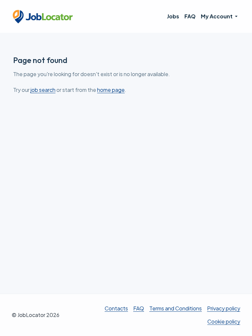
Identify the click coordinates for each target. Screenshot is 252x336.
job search (43, 89)
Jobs (173, 16)
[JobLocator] (43, 16)
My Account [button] (217, 16)
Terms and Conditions (175, 308)
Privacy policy (223, 308)
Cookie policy (223, 321)
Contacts (116, 308)
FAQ (190, 16)
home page (111, 89)
